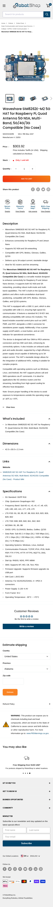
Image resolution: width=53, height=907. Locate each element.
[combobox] (23, 14)
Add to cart (26, 179)
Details (7, 211)
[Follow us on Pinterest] (20, 869)
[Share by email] (48, 189)
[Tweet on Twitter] (43, 189)
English (34, 856)
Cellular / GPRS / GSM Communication (14, 29)
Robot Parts (20, 23)
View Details (20, 211)
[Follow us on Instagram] (15, 869)
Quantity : (7, 169)
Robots (10, 23)
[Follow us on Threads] (41, 869)
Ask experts (33, 211)
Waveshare (8, 134)
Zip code (6, 675)
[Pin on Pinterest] (38, 189)
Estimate (10, 692)
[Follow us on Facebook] (5, 869)
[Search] (46, 14)
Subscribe (26, 843)
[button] (51, 98)
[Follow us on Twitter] (10, 869)
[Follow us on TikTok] (30, 869)
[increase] (32, 169)
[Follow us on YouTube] (25, 869)
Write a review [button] (26, 626)
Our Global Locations (10, 856)
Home (3, 23)
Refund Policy (9, 704)
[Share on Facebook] (33, 189)
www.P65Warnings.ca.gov (37, 733)
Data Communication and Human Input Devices (17, 26)
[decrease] (16, 169)
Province (7, 663)
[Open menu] (4, 6)
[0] (48, 5)
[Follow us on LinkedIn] (36, 869)
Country (6, 651)
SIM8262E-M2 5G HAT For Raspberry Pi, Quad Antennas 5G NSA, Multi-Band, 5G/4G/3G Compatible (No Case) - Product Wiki (26, 475)
